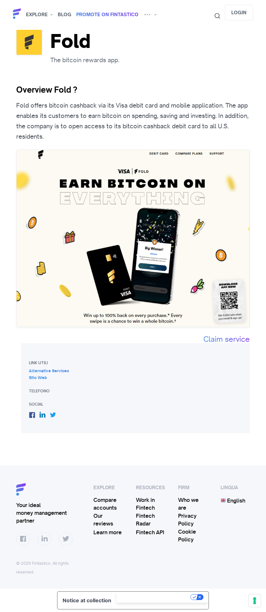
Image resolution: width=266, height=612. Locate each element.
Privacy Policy (187, 520)
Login (239, 13)
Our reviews (103, 520)
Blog (64, 14)
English (235, 500)
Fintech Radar (145, 520)
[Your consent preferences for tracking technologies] (254, 601)
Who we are (188, 504)
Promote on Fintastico (107, 14)
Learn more (107, 532)
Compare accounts (105, 504)
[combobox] (215, 16)
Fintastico (18, 14)
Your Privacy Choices (154, 597)
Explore (37, 14)
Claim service (226, 339)
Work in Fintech (145, 504)
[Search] (215, 16)
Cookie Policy (187, 535)
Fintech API (150, 532)
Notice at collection (87, 600)
